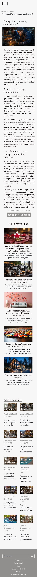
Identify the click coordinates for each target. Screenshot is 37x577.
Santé (18, 566)
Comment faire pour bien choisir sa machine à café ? (18, 281)
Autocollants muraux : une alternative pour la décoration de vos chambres (18, 313)
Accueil (3, 11)
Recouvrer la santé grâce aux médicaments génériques (18, 345)
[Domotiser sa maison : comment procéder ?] (18, 365)
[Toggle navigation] (5, 3)
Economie (18, 560)
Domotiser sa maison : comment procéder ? (18, 376)
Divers (11, 11)
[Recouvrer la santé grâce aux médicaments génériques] (18, 334)
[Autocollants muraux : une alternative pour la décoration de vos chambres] (18, 300)
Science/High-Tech (18, 569)
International (18, 563)
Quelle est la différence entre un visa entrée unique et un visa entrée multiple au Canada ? (18, 248)
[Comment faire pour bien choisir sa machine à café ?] (18, 269)
